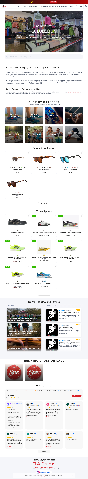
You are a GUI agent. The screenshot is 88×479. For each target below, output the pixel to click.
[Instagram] (42, 464)
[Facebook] (34, 464)
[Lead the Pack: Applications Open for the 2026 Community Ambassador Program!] (24, 322)
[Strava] (46, 464)
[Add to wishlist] (29, 153)
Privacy (41, 467)
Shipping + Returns (48, 467)
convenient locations (73, 92)
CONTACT (64, 6)
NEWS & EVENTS (33, 6)
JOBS (71, 6)
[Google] (38, 464)
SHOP (18, 6)
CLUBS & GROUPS (46, 6)
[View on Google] (27, 404)
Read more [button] (28, 416)
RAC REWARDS (56, 6)
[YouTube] (54, 464)
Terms (36, 467)
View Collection (44, 203)
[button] (73, 475)
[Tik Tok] (50, 464)
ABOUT (25, 6)
